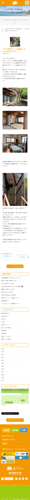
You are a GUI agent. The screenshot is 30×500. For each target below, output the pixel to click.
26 (11, 402)
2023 (2, 354)
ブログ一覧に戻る (14, 266)
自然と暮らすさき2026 (7, 292)
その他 (2, 322)
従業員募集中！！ (5, 300)
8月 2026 (15, 390)
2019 (2, 366)
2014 (2, 380)
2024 (2, 351)
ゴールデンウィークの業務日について (10, 303)
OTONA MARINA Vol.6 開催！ (8, 295)
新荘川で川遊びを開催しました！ (9, 280)
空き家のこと (4, 316)
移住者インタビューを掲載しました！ (10, 298)
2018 (2, 369)
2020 (2, 363)
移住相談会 (4, 330)
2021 (2, 360)
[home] (15, 3)
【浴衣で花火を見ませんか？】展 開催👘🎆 (12, 286)
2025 (2, 348)
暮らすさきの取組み (6, 327)
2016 (2, 374)
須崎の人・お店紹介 (6, 339)
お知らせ (3, 319)
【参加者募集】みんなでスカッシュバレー (11, 277)
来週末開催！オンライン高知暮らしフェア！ (7, 256)
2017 (2, 371)
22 (23, 400)
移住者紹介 (4, 333)
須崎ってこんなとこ (6, 336)
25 (7, 402)
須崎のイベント (5, 324)
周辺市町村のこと (5, 313)
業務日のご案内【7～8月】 (8, 289)
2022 (2, 357)
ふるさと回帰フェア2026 (7, 283)
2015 (2, 377)
